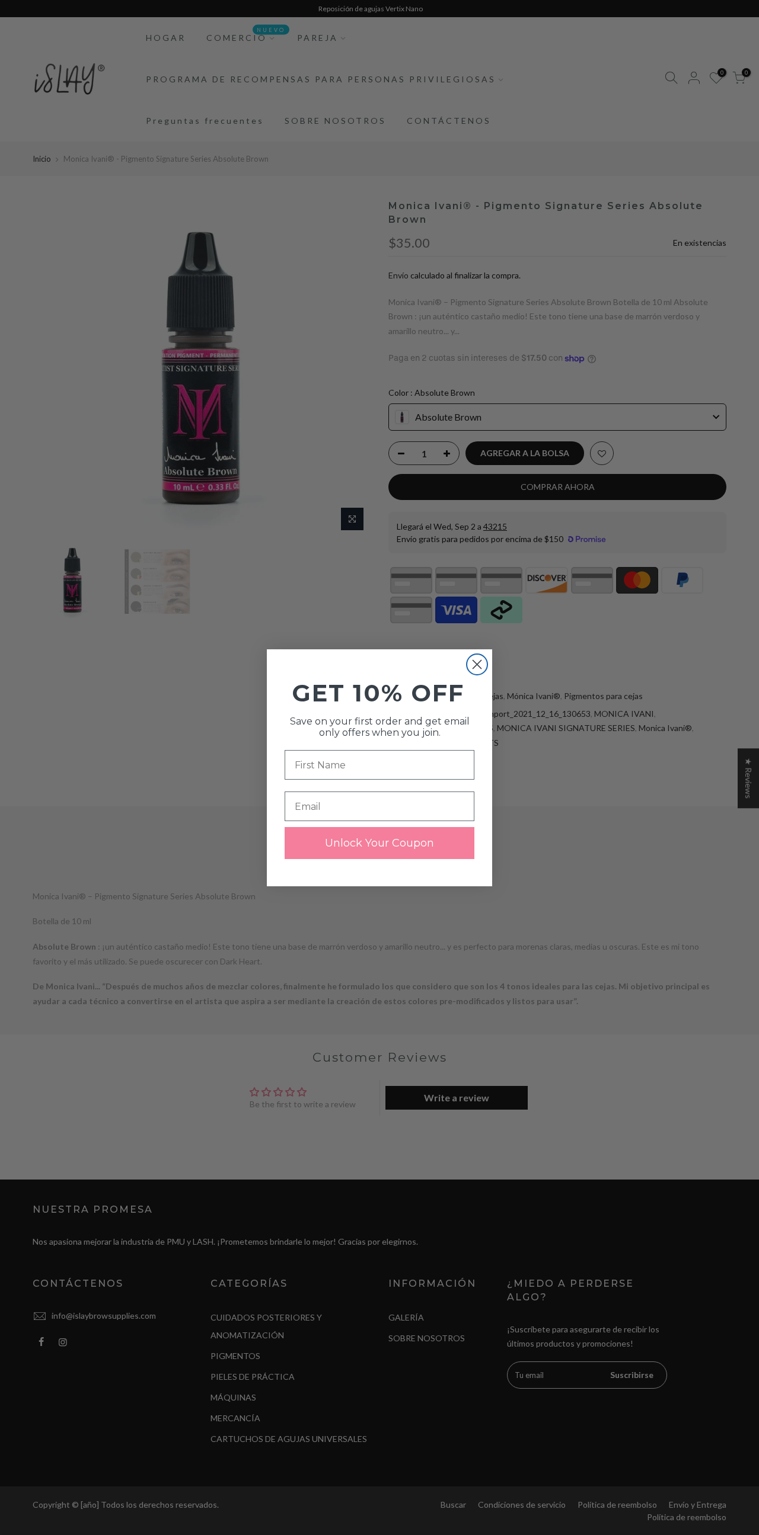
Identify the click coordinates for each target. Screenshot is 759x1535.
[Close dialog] (477, 664)
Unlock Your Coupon (379, 843)
